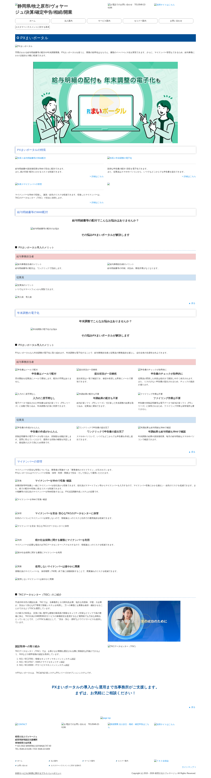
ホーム (33, 21)
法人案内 (68, 21)
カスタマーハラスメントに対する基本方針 (32, 27)
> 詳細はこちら (97, 176)
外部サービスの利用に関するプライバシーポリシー (38, 773)
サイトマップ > (189, 767)
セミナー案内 (140, 21)
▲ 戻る (192, 303)
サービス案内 (104, 21)
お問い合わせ (176, 21)
